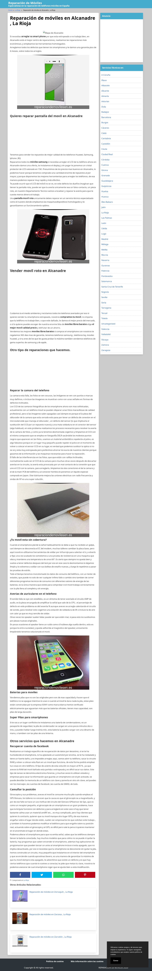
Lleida (104, 228)
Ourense (105, 265)
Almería (105, 96)
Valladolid (105, 334)
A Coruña (105, 74)
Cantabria (106, 138)
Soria (103, 302)
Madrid (104, 239)
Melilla (104, 249)
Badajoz (105, 112)
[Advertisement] (53, 136)
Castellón (105, 143)
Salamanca (106, 281)
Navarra (105, 260)
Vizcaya (104, 339)
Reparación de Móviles (25, 3)
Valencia (105, 329)
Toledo (104, 318)
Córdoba (105, 159)
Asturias (105, 101)
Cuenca (105, 164)
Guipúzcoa (106, 186)
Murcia (104, 254)
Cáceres (105, 127)
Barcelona (106, 117)
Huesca (105, 196)
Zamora (105, 344)
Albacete (105, 85)
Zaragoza (105, 350)
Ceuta (104, 149)
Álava (104, 80)
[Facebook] (20, 874)
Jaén (103, 207)
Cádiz (104, 133)
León (103, 223)
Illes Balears (107, 202)
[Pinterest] (85, 874)
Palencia (105, 270)
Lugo (103, 233)
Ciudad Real (107, 154)
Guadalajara (107, 180)
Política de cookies (55, 961)
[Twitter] (41, 874)
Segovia (105, 292)
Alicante (105, 90)
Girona (104, 170)
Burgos (104, 122)
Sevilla (104, 297)
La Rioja (17, 10)
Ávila (103, 106)
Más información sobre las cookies (87, 961)
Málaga (104, 244)
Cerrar (115, 961)
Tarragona (106, 307)
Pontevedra (106, 276)
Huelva (104, 191)
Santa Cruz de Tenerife (112, 286)
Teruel (104, 313)
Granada (105, 175)
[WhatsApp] (63, 874)
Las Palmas (106, 217)
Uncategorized (108, 323)
